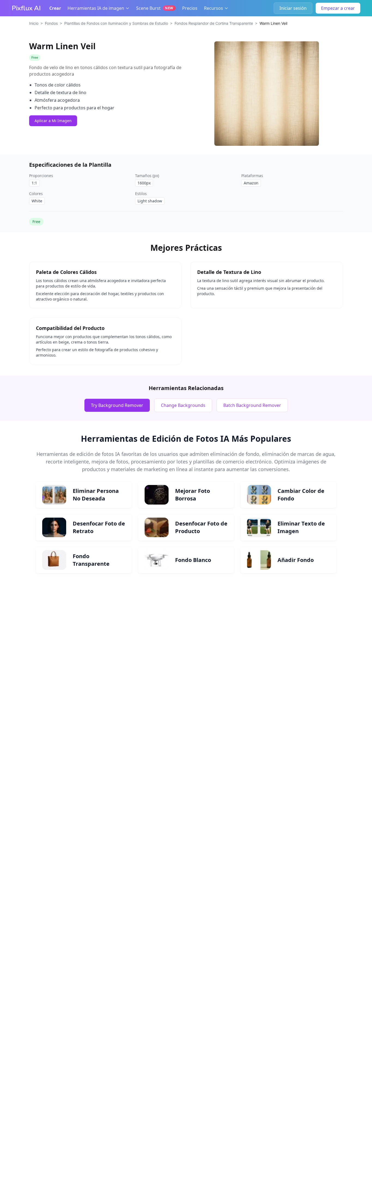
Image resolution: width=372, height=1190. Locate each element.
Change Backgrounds (183, 405)
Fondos (51, 23)
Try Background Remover (117, 405)
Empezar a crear (338, 8)
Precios (189, 8)
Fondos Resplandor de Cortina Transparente (214, 23)
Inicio (33, 23)
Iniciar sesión (293, 8)
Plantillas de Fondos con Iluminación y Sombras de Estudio (116, 23)
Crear (55, 8)
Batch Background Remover (252, 405)
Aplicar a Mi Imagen (53, 120)
